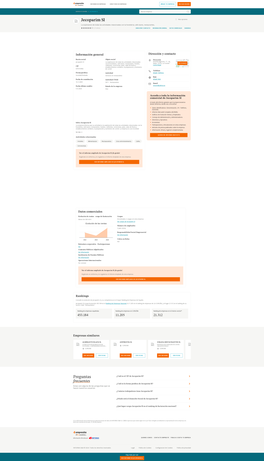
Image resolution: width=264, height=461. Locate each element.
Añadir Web (157, 79)
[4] (88, 28)
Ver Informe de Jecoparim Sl (132, 458)
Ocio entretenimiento (123, 141)
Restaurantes (106, 141)
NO (79, 247)
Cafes (138, 141)
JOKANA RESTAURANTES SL (169, 342)
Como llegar (157, 65)
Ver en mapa (182, 63)
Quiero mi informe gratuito (169, 135)
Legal (133, 448)
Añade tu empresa (167, 4)
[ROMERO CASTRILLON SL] (190, 344)
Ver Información (83, 252)
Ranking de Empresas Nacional (116, 303)
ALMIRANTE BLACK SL (91, 342)
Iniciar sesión (184, 4)
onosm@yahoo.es (159, 85)
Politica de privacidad (184, 448)
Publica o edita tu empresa (181, 437)
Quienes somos (146, 437)
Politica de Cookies (145, 448)
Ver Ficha (101, 355)
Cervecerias (82, 146)
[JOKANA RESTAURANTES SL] (152, 344)
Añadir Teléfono (158, 73)
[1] (82, 28)
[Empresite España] (79, 4)
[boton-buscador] (188, 11)
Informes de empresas (98, 4)
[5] (90, 28)
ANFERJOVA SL (126, 342)
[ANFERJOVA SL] (115, 344)
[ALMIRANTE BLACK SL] (78, 344)
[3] (86, 28)
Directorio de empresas (118, 4)
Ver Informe (88, 355)
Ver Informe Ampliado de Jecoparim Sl (109, 162)
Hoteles (80, 141)
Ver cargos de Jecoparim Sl (126, 222)
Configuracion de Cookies (164, 448)
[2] (84, 28)
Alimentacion (92, 141)
